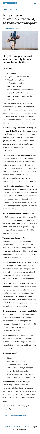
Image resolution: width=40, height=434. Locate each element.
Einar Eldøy (9, 28)
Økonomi (13, 10)
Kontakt (17, 427)
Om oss (26, 427)
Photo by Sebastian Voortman (14, 416)
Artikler (5, 10)
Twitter (7, 427)
